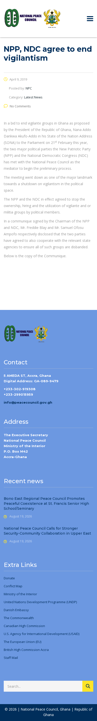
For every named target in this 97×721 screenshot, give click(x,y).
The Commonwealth (19, 618)
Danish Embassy (16, 610)
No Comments (20, 106)
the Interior (28, 594)
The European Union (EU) (22, 641)
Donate (9, 578)
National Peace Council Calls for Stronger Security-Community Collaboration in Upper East (47, 531)
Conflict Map (13, 586)
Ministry (10, 594)
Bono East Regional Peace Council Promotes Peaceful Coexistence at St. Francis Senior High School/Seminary (46, 503)
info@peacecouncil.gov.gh (28, 402)
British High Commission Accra (26, 649)
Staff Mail (11, 657)
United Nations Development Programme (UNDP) (40, 602)
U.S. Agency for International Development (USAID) (41, 634)
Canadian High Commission (24, 626)
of (18, 594)
